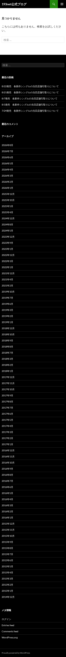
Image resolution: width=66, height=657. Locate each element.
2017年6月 (7, 413)
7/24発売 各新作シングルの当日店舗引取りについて (30, 110)
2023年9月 (7, 242)
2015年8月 (7, 548)
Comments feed (10, 631)
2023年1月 (7, 248)
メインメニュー (62, 4)
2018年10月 (8, 334)
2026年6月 (7, 157)
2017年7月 (7, 407)
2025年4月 (7, 212)
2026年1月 (7, 187)
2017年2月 (7, 438)
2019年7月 (7, 297)
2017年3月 (7, 432)
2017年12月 (8, 377)
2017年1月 (7, 444)
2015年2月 (7, 584)
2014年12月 (8, 596)
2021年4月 (7, 279)
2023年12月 (8, 236)
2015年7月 (7, 554)
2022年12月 (8, 255)
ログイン (6, 619)
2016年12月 (8, 450)
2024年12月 (8, 218)
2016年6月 (7, 487)
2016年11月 (8, 456)
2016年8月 (7, 474)
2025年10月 (8, 200)
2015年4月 (7, 572)
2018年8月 (7, 346)
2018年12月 (8, 328)
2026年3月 (7, 175)
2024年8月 (7, 224)
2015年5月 (7, 566)
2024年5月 (7, 230)
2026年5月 (7, 163)
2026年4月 (7, 169)
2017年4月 (7, 425)
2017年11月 (8, 383)
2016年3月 (7, 505)
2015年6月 (7, 560)
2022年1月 (7, 267)
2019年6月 (7, 303)
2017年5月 (7, 419)
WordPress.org (10, 637)
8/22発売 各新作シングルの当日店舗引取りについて (30, 86)
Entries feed (8, 625)
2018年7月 (7, 352)
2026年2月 (7, 181)
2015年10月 (8, 535)
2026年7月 (7, 151)
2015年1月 (7, 590)
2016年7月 (7, 480)
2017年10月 (8, 389)
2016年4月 (7, 499)
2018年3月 (7, 358)
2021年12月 (8, 273)
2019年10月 (8, 291)
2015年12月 (8, 523)
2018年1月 (7, 371)
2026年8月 (7, 145)
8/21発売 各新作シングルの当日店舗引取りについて (30, 92)
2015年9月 (7, 541)
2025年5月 (7, 206)
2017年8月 (7, 401)
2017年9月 (7, 395)
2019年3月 (7, 309)
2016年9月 (7, 468)
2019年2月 (7, 316)
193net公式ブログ (14, 4)
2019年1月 (7, 322)
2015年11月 (8, 529)
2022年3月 (7, 261)
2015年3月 (7, 578)
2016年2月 (7, 511)
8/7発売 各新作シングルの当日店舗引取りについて (29, 98)
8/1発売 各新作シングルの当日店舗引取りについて (29, 104)
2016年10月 (8, 462)
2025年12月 (8, 193)
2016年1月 (7, 517)
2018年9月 (7, 340)
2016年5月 (7, 493)
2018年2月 (7, 364)
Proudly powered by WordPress (16, 653)
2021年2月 (7, 285)
